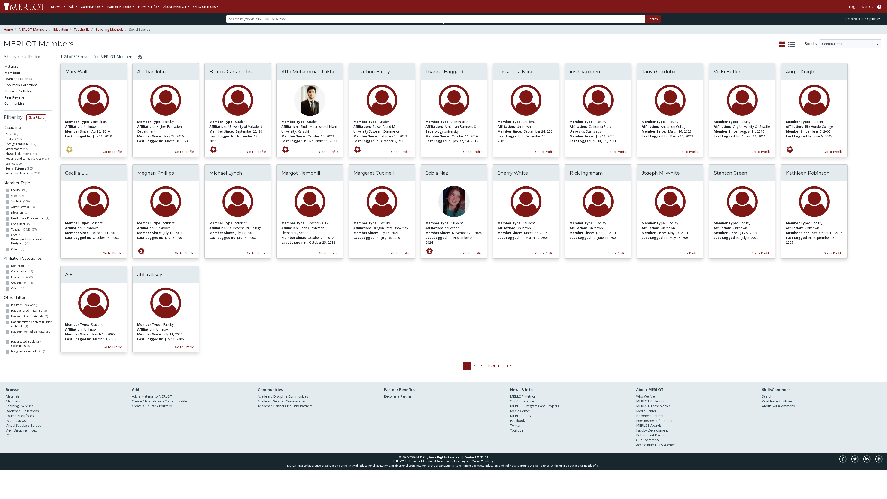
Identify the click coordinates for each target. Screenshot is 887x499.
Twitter (515, 425)
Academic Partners (272, 406)
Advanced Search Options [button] (861, 19)
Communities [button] (91, 6)
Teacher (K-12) (24, 229)
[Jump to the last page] (509, 366)
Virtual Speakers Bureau (23, 425)
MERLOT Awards (649, 425)
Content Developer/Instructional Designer (26, 239)
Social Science (16, 168)
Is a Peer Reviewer (25, 305)
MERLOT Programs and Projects (534, 406)
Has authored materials (29, 311)
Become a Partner (397, 396)
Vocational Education (19, 173)
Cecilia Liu (76, 173)
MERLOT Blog (520, 416)
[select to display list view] (791, 44)
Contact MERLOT (476, 457)
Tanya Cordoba (658, 71)
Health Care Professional (30, 218)
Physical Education (18, 154)
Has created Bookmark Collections (26, 344)
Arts (8, 134)
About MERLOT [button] (175, 6)
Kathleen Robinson (807, 173)
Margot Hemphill (300, 173)
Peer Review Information (654, 420)
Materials (11, 66)
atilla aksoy (149, 274)
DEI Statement (666, 445)
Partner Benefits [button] (119, 6)
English (10, 139)
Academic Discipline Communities (283, 396)
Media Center (520, 411)
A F (69, 274)
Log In (853, 6)
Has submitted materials (29, 316)
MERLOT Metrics (522, 396)
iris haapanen (585, 71)
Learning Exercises (18, 78)
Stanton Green (730, 173)
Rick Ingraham (586, 173)
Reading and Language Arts (23, 159)
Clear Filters (36, 117)
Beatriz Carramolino (232, 71)
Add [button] (72, 6)
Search (653, 19)
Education (60, 29)
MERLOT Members (33, 29)
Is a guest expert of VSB (28, 351)
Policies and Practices (652, 435)
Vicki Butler (727, 71)
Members (13, 401)
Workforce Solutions (777, 401)
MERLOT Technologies (653, 406)
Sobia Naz (436, 173)
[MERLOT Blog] (879, 461)
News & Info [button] (147, 6)
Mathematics (14, 149)
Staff (17, 196)
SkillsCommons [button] (204, 6)
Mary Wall (76, 71)
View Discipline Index (21, 430)
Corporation (22, 271)
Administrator (23, 207)
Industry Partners (300, 406)
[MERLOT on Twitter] (855, 461)
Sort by (811, 43)
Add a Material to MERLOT (152, 396)
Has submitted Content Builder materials (31, 324)
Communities (14, 103)
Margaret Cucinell (373, 173)
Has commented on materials (30, 334)
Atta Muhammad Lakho (308, 71)
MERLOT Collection (650, 401)
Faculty (19, 190)
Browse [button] (56, 6)
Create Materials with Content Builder (160, 401)
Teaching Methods (109, 29)
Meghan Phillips (155, 173)
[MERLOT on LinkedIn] (867, 461)
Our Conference (522, 401)
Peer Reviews (14, 97)
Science (10, 164)
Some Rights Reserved (444, 457)
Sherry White (513, 173)
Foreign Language (17, 144)
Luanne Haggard (444, 71)
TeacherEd (82, 29)
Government (22, 283)
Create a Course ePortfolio (152, 406)
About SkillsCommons (778, 406)
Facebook (517, 420)
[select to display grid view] (782, 44)
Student (20, 201)
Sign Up (867, 6)
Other (17, 249)
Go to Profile (112, 151)
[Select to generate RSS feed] (138, 56)
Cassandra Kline (516, 71)
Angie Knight (801, 71)
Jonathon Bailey (371, 71)
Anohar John (151, 71)
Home (8, 29)
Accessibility (645, 445)
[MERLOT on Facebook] (843, 461)
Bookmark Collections (20, 85)
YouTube (516, 430)
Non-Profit (20, 266)
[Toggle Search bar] (444, 23)
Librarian (19, 213)
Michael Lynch (225, 173)
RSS (9, 435)
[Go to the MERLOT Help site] (879, 6)
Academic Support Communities (282, 401)
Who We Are (645, 396)
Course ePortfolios (18, 91)
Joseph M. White (661, 173)
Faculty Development (652, 430)
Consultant (20, 224)
